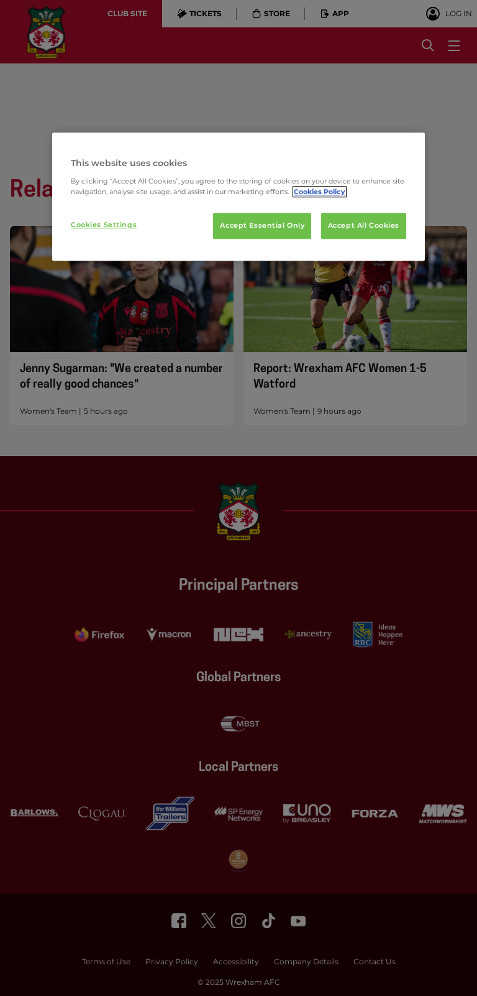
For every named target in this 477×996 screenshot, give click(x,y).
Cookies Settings (104, 224)
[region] (238, 197)
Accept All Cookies (363, 225)
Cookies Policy (319, 191)
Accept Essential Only (262, 225)
